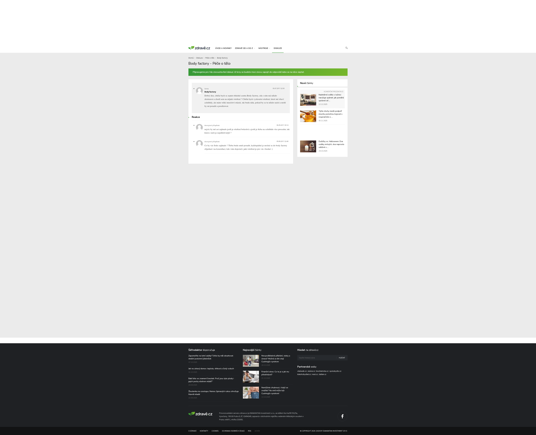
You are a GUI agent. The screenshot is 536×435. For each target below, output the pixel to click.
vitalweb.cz (302, 371)
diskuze (278, 48)
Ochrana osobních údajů (233, 431)
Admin (257, 431)
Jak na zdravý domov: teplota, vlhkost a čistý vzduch (211, 368)
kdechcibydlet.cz (304, 374)
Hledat (342, 358)
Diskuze (199, 58)
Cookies (215, 431)
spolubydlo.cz (335, 371)
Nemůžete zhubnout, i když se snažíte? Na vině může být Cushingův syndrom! (274, 390)
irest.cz (315, 374)
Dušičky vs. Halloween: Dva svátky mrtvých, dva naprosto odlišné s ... (331, 144)
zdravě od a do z (244, 48)
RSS (249, 431)
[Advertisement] (268, 22)
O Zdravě (192, 431)
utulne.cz (311, 371)
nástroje (264, 48)
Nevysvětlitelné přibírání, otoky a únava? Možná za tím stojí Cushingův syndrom (275, 358)
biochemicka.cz (322, 371)
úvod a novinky (223, 48)
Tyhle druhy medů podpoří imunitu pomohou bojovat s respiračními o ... (330, 114)
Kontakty (204, 431)
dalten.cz (322, 374)
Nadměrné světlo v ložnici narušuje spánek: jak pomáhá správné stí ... (331, 97)
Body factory (222, 58)
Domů (191, 58)
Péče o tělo (209, 58)
